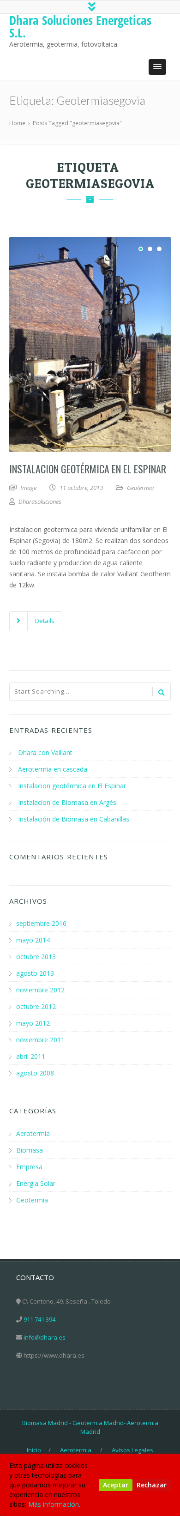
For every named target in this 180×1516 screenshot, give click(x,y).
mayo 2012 (33, 1023)
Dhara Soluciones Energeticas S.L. (80, 26)
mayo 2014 (33, 940)
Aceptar (115, 1484)
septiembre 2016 (41, 923)
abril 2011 (30, 1056)
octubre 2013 (36, 956)
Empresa (29, 1166)
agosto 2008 (35, 1073)
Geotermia (140, 487)
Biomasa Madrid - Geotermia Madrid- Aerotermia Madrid (90, 1427)
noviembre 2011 (40, 1039)
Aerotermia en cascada (52, 769)
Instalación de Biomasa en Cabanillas (73, 819)
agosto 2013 (35, 973)
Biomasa (29, 1150)
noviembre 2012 (40, 989)
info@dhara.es (45, 1337)
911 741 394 (39, 1319)
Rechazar (152, 1484)
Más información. (54, 1504)
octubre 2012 (36, 1006)
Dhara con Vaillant (45, 752)
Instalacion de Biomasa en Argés (67, 802)
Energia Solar (35, 1183)
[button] (157, 67)
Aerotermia (33, 1133)
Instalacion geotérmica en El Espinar (87, 468)
